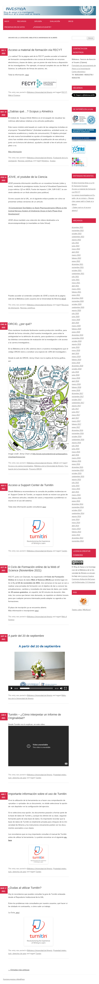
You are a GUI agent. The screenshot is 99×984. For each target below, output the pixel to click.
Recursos (21, 21)
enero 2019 (76, 363)
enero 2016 (76, 464)
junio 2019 (75, 347)
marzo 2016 (76, 458)
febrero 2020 (76, 329)
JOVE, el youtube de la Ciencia (27, 176)
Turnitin (64, 551)
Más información (15, 152)
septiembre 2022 (78, 237)
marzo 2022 (76, 255)
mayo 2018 (76, 378)
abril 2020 (75, 323)
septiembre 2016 (78, 440)
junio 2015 (75, 486)
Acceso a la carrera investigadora (20, 466)
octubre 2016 (76, 436)
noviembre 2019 (78, 338)
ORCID (70, 21)
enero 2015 (76, 501)
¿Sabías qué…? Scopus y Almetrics (30, 111)
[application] (38, 666)
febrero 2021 (76, 292)
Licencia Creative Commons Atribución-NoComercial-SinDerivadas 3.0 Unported (83, 579)
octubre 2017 (76, 400)
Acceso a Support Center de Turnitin (30, 485)
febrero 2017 (76, 424)
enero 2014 (76, 535)
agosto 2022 (76, 240)
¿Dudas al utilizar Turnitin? (24, 887)
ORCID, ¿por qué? (20, 324)
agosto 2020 (76, 310)
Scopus (53, 161)
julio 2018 (75, 372)
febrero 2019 (76, 360)
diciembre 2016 (77, 430)
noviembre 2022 (78, 230)
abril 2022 (75, 252)
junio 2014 (75, 520)
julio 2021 (75, 277)
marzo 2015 (76, 495)
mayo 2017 (76, 415)
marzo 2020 (76, 326)
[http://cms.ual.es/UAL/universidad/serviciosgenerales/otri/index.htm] (78, 153)
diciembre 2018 (77, 366)
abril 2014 (75, 526)
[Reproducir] (11, 688)
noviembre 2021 (78, 267)
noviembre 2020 (78, 301)
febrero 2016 (76, 461)
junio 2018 (75, 375)
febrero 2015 (76, 498)
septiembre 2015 (78, 476)
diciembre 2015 (77, 467)
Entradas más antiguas (18, 970)
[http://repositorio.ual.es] (84, 132)
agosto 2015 (76, 480)
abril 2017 (75, 418)
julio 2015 (75, 483)
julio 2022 (75, 243)
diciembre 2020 (77, 298)
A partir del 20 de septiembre (26, 635)
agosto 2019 (76, 344)
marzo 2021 (76, 289)
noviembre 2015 (78, 470)
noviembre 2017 (78, 397)
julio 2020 (75, 314)
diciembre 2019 (77, 335)
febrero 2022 (76, 258)
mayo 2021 (76, 283)
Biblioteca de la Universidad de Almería (49, 466)
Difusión (38, 21)
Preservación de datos (14, 27)
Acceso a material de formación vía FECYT (35, 49)
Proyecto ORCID (35, 469)
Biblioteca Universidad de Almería (39, 92)
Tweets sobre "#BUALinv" (81, 610)
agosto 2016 (76, 443)
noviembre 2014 (78, 507)
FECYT (64, 92)
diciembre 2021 (77, 264)
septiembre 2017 (78, 403)
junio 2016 (75, 449)
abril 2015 (75, 492)
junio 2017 (75, 412)
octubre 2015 (76, 473)
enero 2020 (76, 332)
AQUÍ (63, 299)
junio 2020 (75, 317)
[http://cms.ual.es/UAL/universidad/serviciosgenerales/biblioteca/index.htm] (84, 124)
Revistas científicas (25, 161)
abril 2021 (75, 286)
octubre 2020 (76, 304)
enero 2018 (76, 390)
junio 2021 (75, 280)
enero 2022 (76, 261)
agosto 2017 (76, 406)
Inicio (6, 21)
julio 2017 (75, 409)
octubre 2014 (76, 510)
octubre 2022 (76, 234)
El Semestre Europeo (80, 186)
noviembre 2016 (78, 433)
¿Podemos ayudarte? (42, 27)
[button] (38, 666)
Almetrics (45, 161)
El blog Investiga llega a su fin (83, 183)
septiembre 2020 (78, 307)
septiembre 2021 (78, 274)
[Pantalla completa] (65, 688)
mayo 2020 (76, 320)
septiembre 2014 (78, 513)
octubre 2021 (76, 270)
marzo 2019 (76, 357)
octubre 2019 (76, 341)
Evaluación (55, 21)
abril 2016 (75, 455)
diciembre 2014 (77, 504)
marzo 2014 (76, 529)
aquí (27, 75)
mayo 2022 (76, 249)
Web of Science (14, 95)
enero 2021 (76, 295)
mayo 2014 (76, 523)
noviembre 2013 (78, 541)
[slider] (36, 688)
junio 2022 (75, 246)
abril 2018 (75, 381)
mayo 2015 (76, 489)
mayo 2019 (76, 350)
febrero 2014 (76, 532)
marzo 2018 (76, 384)
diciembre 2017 (77, 393)
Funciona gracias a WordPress (14, 979)
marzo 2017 (76, 421)
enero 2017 (76, 427)
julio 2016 (75, 446)
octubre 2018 (76, 369)
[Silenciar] (61, 688)
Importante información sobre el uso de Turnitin (37, 793)
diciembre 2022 (77, 227)
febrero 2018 (76, 387)
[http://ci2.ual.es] (79, 166)
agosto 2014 (76, 516)
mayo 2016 (76, 452)
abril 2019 (75, 353)
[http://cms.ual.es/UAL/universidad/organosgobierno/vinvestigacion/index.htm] (84, 141)
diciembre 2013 (77, 538)
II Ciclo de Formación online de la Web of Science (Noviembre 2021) (33, 568)
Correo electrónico (78, 72)
